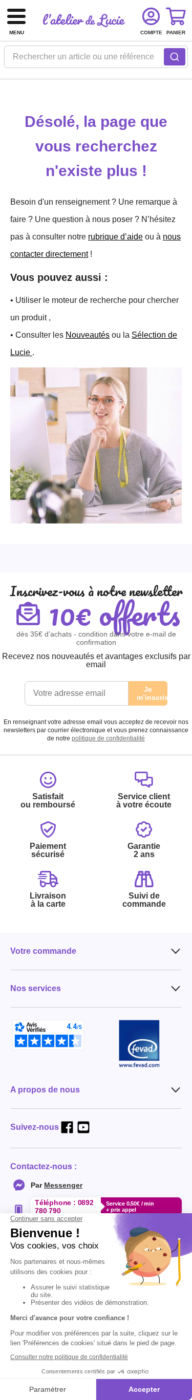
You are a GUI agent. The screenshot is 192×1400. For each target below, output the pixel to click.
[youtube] (83, 1127)
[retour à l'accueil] (84, 20)
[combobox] (96, 60)
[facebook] (67, 1127)
